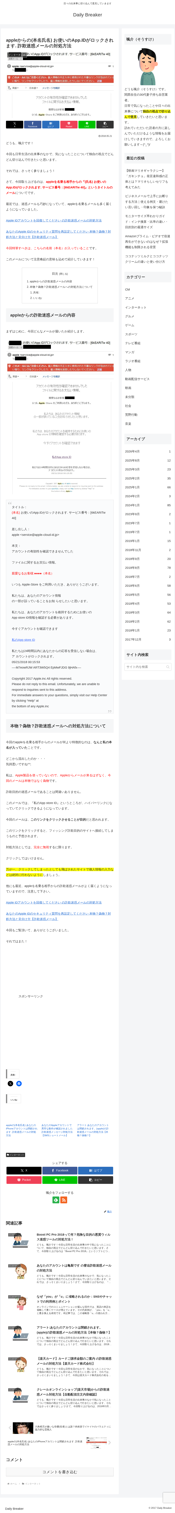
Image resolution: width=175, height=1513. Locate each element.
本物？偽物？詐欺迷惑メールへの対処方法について (61, 286)
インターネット (17, 1155)
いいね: (37, 297)
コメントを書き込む (59, 1472)
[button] (105, 124)
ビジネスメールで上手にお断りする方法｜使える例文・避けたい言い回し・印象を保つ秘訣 (146, 201)
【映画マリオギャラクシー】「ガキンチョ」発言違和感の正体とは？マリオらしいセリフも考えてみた (146, 179)
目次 (55, 273)
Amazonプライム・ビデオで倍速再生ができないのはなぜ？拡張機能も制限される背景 (147, 242)
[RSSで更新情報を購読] (63, 1199)
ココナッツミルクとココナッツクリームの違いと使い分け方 (146, 259)
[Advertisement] (72, 973)
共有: (36, 292)
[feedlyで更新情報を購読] (55, 1199)
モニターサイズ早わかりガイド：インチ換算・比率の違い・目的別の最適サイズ (146, 221)
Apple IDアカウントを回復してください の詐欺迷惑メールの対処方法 (54, 220)
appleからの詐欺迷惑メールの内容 (51, 281)
